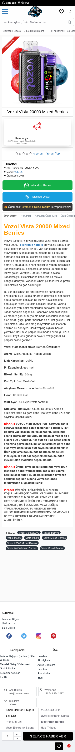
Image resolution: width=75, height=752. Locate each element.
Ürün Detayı (10, 215)
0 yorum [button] (38, 153)
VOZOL (18, 172)
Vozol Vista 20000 (29, 532)
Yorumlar (26, 215)
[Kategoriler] (5, 11)
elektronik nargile (31, 245)
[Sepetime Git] (70, 11)
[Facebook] (9, 636)
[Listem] (61, 11)
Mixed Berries (51, 532)
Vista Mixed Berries (52, 548)
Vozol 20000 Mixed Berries (22, 543)
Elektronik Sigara (12, 30)
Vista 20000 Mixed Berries (22, 548)
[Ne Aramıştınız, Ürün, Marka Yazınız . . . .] (69, 22)
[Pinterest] (53, 636)
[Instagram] (39, 636)
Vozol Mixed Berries (54, 538)
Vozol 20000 (14, 538)
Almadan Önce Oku (46, 215)
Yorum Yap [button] (53, 153)
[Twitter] (24, 636)
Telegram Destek (41, 196)
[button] (48, 736)
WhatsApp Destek (41, 185)
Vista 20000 (32, 538)
